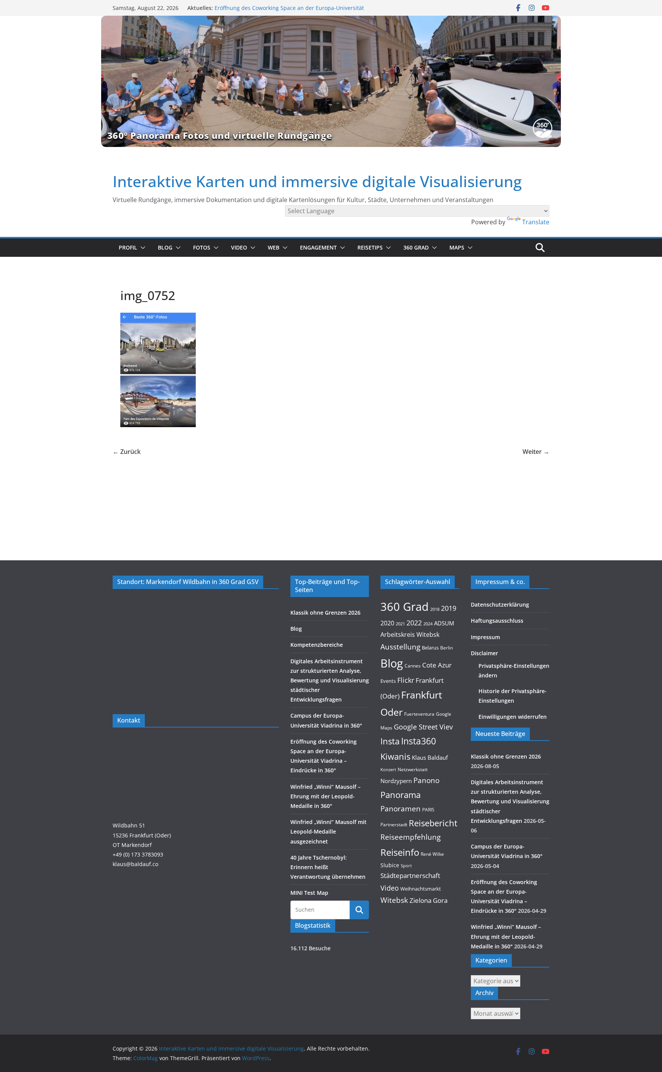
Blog (165, 247)
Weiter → (536, 451)
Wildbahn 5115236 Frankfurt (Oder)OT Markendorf (142, 835)
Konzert (388, 769)
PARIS (428, 809)
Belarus (430, 647)
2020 (387, 623)
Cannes (413, 665)
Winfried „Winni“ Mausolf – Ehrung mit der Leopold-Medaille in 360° (325, 796)
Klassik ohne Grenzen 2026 (325, 612)
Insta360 (418, 741)
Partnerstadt (393, 824)
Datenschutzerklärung (500, 604)
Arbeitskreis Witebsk (409, 634)
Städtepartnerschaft (410, 875)
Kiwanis (395, 756)
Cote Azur (437, 665)
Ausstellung (400, 646)
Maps (456, 247)
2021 (400, 624)
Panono (426, 780)
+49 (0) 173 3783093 (138, 854)
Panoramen (400, 808)
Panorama (400, 794)
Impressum (485, 637)
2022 (414, 622)
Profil (128, 247)
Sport (406, 865)
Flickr (405, 680)
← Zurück (127, 451)
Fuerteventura (419, 714)
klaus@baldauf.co (135, 864)
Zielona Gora (428, 900)
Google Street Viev (423, 726)
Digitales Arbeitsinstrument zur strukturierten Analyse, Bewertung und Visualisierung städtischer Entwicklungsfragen (329, 680)
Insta (390, 741)
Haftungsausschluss (497, 620)
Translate (535, 222)
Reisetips (370, 247)
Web (273, 247)
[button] (141, 247)
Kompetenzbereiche (316, 644)
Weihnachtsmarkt (420, 888)
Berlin (446, 648)
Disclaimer (484, 653)
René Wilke (432, 854)
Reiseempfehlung (410, 837)
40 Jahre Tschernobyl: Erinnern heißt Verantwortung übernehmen (327, 867)
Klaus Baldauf (430, 757)
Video (239, 247)
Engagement (318, 247)
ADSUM (444, 623)
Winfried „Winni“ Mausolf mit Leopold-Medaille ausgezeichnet (328, 831)
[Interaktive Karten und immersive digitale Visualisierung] (331, 81)
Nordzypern (396, 781)
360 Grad (416, 247)
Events (388, 680)
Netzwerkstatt (413, 769)
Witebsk (394, 900)
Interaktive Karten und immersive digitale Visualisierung (317, 181)
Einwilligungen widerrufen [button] (512, 716)
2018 (434, 609)
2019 (448, 608)
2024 (428, 624)
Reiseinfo (399, 852)
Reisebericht (433, 823)
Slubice (389, 865)
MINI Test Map (309, 892)
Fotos (201, 247)
